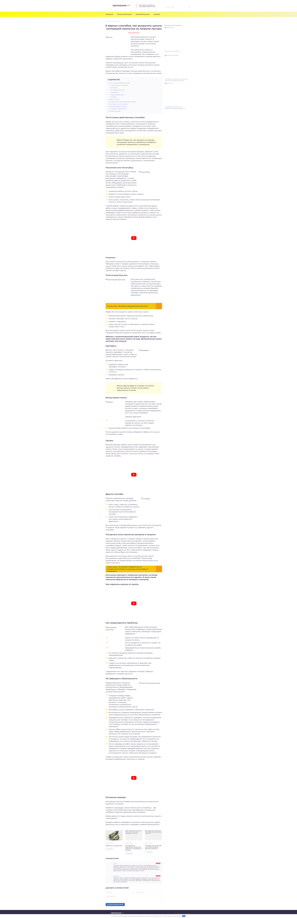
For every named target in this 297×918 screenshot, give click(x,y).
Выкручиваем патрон (117, 94)
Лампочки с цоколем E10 (114, 845)
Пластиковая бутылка (117, 90)
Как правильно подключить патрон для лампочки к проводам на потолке (133, 848)
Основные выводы (114, 111)
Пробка (113, 97)
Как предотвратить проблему (118, 106)
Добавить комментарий (115, 904)
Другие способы (114, 99)
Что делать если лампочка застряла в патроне (122, 101)
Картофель (114, 92)
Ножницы (114, 87)
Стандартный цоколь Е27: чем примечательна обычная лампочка (153, 847)
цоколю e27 (135, 295)
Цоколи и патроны (109, 842)
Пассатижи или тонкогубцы (119, 85)
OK (184, 916)
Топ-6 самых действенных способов (119, 83)
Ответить (158, 863)
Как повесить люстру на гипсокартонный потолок (147, 5)
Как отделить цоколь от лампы (118, 104)
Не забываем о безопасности (118, 108)
